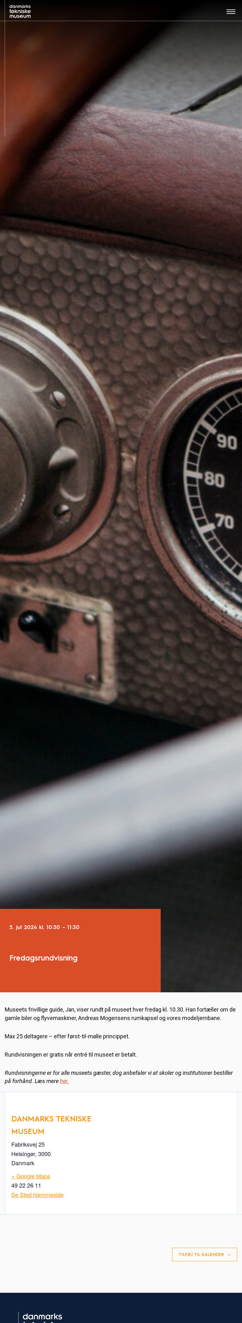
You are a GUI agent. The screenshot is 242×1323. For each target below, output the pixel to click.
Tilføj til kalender (201, 1255)
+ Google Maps (30, 1176)
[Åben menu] (231, 14)
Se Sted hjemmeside (37, 1194)
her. (64, 1081)
